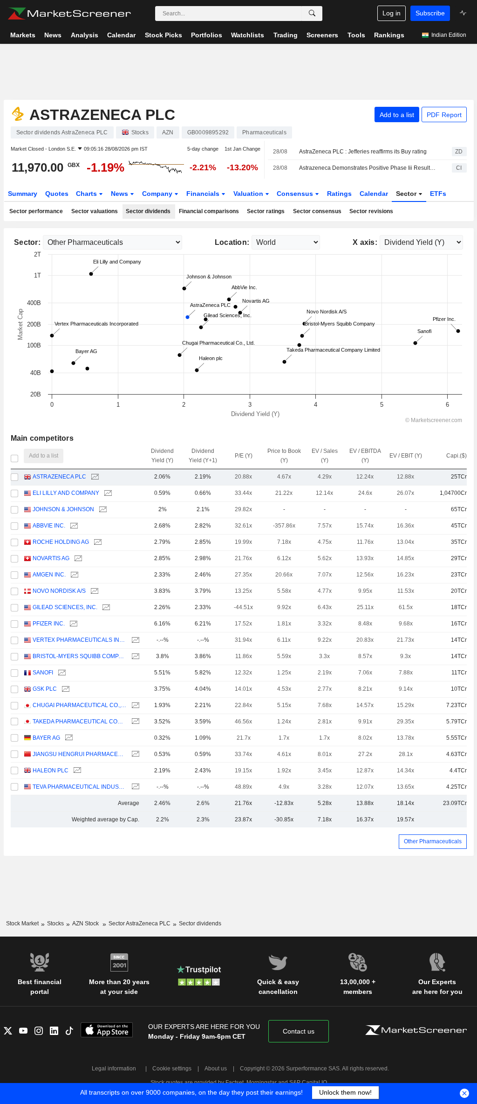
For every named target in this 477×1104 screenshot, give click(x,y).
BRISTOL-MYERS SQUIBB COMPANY (80, 656)
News (120, 193)
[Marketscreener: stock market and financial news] (69, 14)
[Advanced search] (312, 13)
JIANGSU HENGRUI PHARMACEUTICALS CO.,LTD (80, 754)
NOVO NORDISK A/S (59, 591)
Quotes (56, 193)
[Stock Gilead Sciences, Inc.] (105, 607)
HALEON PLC (50, 770)
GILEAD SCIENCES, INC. (65, 607)
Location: (232, 242)
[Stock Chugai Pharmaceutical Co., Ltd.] (134, 705)
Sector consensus (317, 211)
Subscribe (430, 13)
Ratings (339, 193)
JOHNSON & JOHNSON (63, 509)
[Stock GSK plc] (64, 689)
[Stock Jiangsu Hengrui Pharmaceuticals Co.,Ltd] (134, 754)
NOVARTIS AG (51, 558)
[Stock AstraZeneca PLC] (94, 477)
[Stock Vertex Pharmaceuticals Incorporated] (134, 640)
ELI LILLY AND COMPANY (66, 493)
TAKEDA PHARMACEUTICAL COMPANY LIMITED (80, 721)
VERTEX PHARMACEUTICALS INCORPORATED (80, 640)
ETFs (438, 193)
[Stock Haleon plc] (76, 771)
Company (158, 193)
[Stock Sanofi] (61, 673)
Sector (407, 193)
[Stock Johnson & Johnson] (102, 509)
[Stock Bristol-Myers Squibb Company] (134, 656)
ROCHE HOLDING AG (61, 542)
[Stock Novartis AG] (77, 558)
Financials (203, 193)
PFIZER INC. (49, 623)
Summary (22, 193)
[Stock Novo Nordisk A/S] (93, 591)
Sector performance (36, 211)
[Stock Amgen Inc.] (73, 575)
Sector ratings (266, 211)
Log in (391, 13)
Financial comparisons (209, 211)
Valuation (249, 193)
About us (215, 1068)
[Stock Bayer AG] (68, 738)
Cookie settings (171, 1068)
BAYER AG (46, 738)
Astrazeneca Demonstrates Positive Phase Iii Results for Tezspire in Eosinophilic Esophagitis (367, 168)
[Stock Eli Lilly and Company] (107, 493)
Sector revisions (371, 211)
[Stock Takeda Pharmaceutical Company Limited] (134, 722)
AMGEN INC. (49, 574)
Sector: (27, 242)
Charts (87, 193)
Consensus (296, 193)
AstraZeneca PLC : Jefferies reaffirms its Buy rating (363, 151)
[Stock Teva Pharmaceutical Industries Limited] (134, 787)
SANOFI (43, 672)
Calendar (374, 193)
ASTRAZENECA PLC (59, 476)
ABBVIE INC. (49, 525)
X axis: (365, 242)
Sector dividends (148, 211)
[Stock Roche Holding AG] (97, 542)
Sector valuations (94, 211)
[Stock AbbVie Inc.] (73, 526)
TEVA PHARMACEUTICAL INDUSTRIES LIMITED (80, 787)
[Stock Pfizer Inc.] (72, 624)
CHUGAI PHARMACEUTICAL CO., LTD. (80, 705)
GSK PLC (45, 689)
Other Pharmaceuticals (433, 841)
